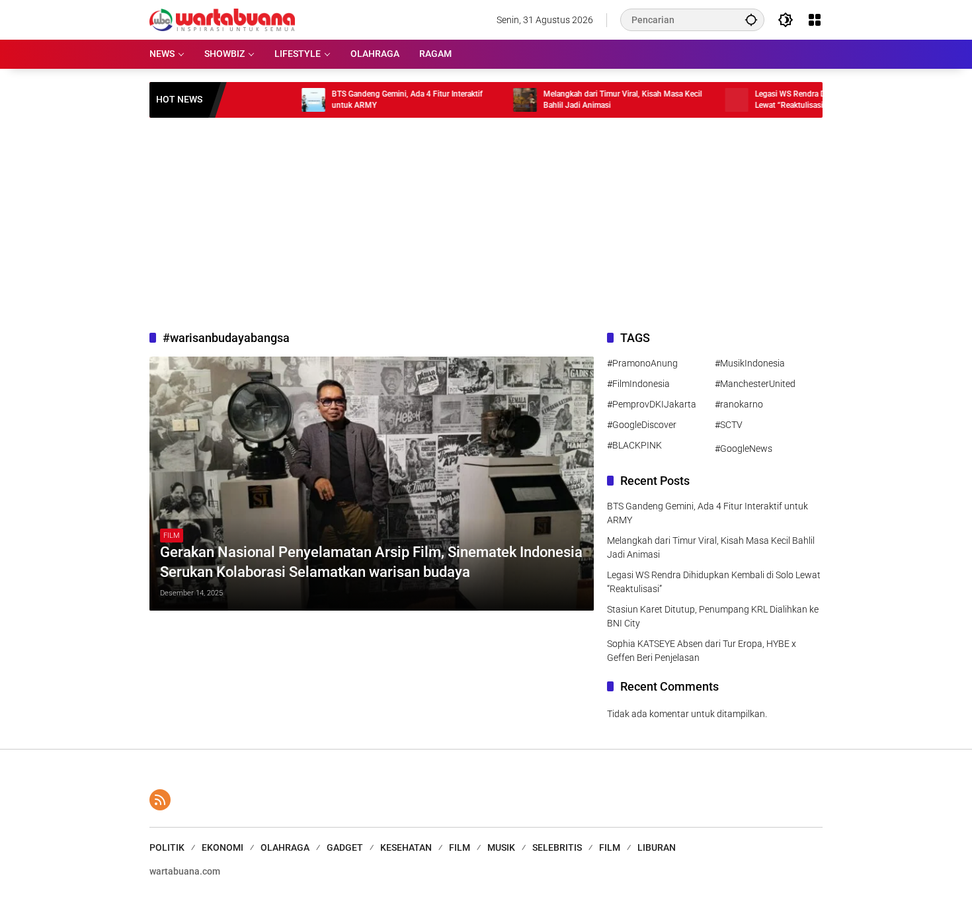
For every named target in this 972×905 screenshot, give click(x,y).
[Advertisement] (486, 223)
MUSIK (501, 847)
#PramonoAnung (642, 363)
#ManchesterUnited (755, 383)
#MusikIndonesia (750, 363)
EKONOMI (222, 847)
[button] (751, 19)
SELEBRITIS (557, 847)
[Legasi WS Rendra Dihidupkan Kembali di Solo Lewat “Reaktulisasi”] (706, 100)
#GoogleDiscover (641, 424)
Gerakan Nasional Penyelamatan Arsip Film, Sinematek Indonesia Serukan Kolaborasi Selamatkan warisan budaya (371, 562)
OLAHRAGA (285, 847)
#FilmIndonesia (638, 383)
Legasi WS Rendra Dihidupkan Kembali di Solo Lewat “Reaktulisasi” (806, 99)
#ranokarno (739, 404)
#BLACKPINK (634, 445)
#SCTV (729, 424)
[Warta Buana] (222, 19)
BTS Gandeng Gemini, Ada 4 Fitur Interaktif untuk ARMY (377, 99)
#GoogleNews (743, 448)
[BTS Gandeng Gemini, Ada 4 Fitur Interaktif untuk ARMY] (283, 100)
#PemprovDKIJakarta (651, 404)
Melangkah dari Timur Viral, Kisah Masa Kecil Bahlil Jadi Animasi (592, 99)
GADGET (345, 847)
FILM (171, 535)
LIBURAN (656, 847)
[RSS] (160, 799)
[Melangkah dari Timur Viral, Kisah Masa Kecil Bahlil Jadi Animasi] (494, 100)
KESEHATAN (406, 847)
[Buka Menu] (815, 20)
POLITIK (166, 847)
